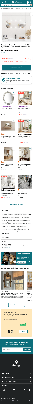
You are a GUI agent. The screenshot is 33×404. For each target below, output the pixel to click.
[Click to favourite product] (31, 14)
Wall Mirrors (22, 8)
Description (5, 210)
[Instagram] (4, 390)
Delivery (4, 241)
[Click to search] (30, 5)
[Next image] (31, 27)
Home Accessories (9, 8)
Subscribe (27, 349)
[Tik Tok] (24, 390)
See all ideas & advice (16, 305)
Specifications (5, 237)
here (7, 247)
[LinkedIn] (29, 390)
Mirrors (16, 8)
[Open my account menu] (31, 2)
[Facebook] (9, 390)
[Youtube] (14, 390)
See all (23, 331)
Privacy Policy (24, 400)
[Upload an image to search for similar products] (28, 2)
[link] (8, 98)
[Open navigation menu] (2, 1)
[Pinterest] (19, 390)
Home (2, 8)
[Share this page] (6, 2)
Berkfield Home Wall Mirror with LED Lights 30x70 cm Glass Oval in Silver (15, 46)
